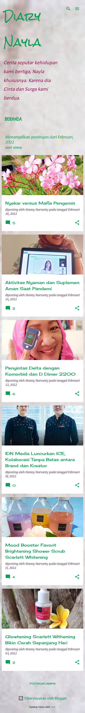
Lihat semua (13, 147)
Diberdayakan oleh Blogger (45, 698)
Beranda (13, 119)
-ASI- (53, 707)
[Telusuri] (68, 8)
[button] (77, 223)
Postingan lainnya (43, 683)
